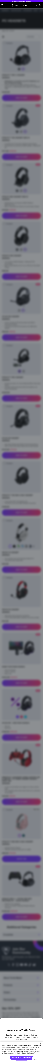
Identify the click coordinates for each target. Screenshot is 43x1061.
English (35, 1059)
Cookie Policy (6, 1041)
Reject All (21, 1052)
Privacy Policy (18, 1041)
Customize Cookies (21, 1057)
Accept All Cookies (21, 1048)
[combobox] (36, 1059)
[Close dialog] (40, 1021)
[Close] (41, 1034)
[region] (21, 1046)
